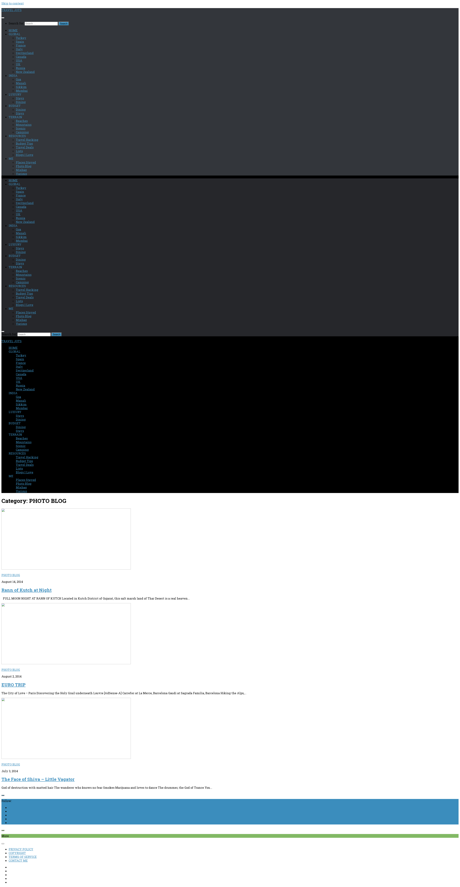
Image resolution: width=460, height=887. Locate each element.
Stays (20, 98)
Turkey (21, 38)
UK (18, 64)
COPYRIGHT (17, 853)
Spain (20, 41)
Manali (21, 83)
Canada (21, 57)
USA (19, 60)
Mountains (23, 124)
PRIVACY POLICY (21, 849)
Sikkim (21, 87)
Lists (19, 151)
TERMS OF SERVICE (23, 857)
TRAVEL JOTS (11, 10)
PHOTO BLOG (10, 575)
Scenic (21, 128)
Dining (21, 102)
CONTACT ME (18, 860)
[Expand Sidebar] (2, 795)
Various (21, 174)
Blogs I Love (24, 155)
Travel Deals (25, 147)
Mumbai (22, 91)
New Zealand (25, 72)
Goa (18, 79)
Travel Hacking (27, 140)
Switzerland (25, 53)
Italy (19, 49)
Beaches (22, 121)
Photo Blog (23, 166)
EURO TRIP (13, 685)
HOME (13, 30)
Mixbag (21, 170)
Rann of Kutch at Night (26, 590)
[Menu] (2, 17)
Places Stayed (26, 162)
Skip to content (12, 3)
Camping (22, 132)
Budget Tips (24, 143)
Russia (20, 68)
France (21, 45)
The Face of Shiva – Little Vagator (38, 779)
